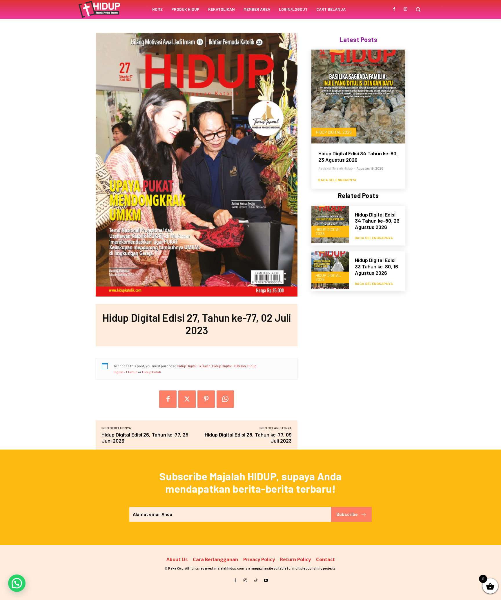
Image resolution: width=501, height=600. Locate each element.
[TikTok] (255, 580)
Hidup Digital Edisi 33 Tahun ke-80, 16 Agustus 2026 (376, 266)
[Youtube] (265, 580)
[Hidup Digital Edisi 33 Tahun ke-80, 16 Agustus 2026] (330, 270)
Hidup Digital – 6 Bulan (229, 366)
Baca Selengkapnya (337, 179)
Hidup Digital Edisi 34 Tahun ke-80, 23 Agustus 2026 (358, 156)
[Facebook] (394, 9)
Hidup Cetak (151, 372)
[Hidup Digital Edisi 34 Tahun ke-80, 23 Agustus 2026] (358, 96)
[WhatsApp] (225, 399)
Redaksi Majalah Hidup (335, 168)
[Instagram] (405, 9)
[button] (418, 9)
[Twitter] (187, 399)
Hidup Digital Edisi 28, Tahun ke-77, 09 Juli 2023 (248, 437)
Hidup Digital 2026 (334, 132)
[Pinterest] (206, 399)
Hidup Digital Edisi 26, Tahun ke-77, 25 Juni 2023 (144, 437)
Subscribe (347, 514)
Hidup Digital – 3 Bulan (193, 366)
